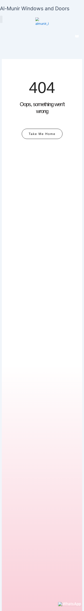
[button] (1, 19)
